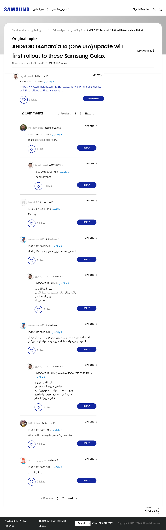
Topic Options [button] (144, 50)
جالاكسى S (49, 81)
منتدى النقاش (39, 9)
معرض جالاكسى (59, 9)
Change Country (102, 523)
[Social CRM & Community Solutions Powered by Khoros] (152, 509)
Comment (93, 98)
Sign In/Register (141, 9)
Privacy (9, 526)
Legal (42, 526)
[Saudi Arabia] (16, 9)
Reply (86, 147)
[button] (98, 75)
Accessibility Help (16, 520)
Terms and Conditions (52, 520)
